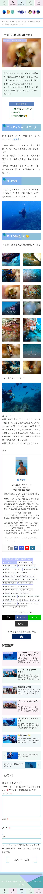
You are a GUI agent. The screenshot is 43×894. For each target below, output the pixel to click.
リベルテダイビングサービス (29, 603)
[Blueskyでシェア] (26, 702)
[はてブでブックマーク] (16, 709)
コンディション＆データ (22, 109)
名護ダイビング (10, 573)
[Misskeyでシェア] (35, 702)
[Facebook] (16, 548)
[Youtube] (27, 548)
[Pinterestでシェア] (12, 715)
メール (6, 828)
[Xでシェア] (7, 702)
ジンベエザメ (22, 607)
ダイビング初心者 (27, 590)
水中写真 (23, 596)
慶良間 (25, 586)
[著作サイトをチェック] (21, 636)
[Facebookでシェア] (7, 709)
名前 (5, 819)
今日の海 (16, 112)
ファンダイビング (10, 562)
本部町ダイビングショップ (13, 569)
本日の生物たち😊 (20, 116)
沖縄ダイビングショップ (31, 600)
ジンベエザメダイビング (28, 566)
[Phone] (10, 548)
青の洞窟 (15, 593)
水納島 (7, 593)
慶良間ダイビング (10, 583)
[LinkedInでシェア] (21, 715)
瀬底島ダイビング (10, 603)
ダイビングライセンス (31, 579)
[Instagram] (21, 548)
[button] (21, 624)
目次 (18, 103)
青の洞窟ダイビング (11, 590)
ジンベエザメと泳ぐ (32, 569)
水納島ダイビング (10, 596)
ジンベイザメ (22, 573)
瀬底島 (7, 600)
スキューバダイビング (12, 586)
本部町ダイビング (10, 566)
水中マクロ (16, 600)
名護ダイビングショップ (26, 576)
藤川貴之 (17, 139)
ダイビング (25, 593)
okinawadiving (9, 607)
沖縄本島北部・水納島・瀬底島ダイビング (18, 559)
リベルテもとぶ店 (26, 562)
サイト (5, 836)
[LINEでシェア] (35, 709)
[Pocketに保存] (26, 709)
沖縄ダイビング (10, 576)
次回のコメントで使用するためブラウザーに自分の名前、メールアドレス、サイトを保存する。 (21, 848)
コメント (7, 793)
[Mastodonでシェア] (16, 702)
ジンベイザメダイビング (12, 579)
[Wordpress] (32, 548)
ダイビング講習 (34, 596)
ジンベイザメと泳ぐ (26, 583)
